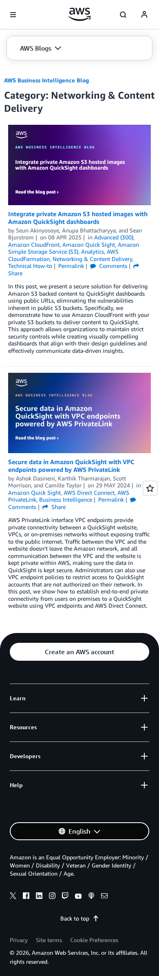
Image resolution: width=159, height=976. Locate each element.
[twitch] (65, 896)
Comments (112, 265)
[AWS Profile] (144, 15)
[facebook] (26, 896)
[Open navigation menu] (13, 14)
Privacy (19, 939)
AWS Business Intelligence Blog (46, 80)
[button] (40, 48)
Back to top (74, 918)
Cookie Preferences (94, 939)
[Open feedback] (150, 488)
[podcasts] (91, 896)
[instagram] (52, 896)
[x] (13, 896)
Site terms (49, 939)
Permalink (71, 265)
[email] (104, 896)
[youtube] (78, 896)
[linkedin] (39, 896)
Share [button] (58, 506)
